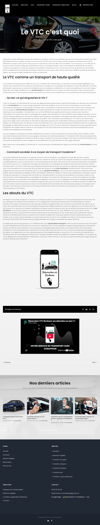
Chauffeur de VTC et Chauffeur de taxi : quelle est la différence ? (62, 418)
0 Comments (17, 421)
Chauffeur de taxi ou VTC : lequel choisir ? (36, 418)
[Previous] (4, 410)
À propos (6, 455)
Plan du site (7, 466)
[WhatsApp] (90, 309)
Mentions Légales (9, 493)
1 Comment (91, 421)
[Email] (93, 309)
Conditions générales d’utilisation (15, 497)
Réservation (7, 462)
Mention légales (8, 458)
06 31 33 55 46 (57, 490)
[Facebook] (83, 309)
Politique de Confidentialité (13, 490)
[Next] (95, 410)
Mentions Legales (59, 455)
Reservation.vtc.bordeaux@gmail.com (65, 493)
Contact (6, 501)
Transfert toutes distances (62, 477)
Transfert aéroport (59, 464)
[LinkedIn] (86, 309)
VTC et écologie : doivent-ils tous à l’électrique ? (84, 418)
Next (94, 362)
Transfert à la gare (59, 460)
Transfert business (59, 468)
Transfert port (58, 472)
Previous (7, 362)
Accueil (42, 39)
